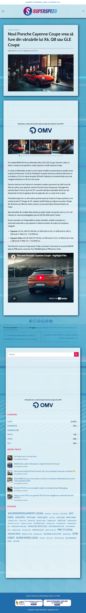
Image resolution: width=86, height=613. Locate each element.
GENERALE (11, 430)
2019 (50, 327)
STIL (9, 443)
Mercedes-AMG (19, 526)
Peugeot (26, 530)
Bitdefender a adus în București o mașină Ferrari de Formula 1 (37, 464)
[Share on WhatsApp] (30, 321)
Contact (28, 596)
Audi (60, 517)
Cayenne (59, 327)
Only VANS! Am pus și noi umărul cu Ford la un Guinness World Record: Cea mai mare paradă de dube (44, 480)
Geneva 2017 (13, 523)
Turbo (16, 330)
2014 (48, 514)
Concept (12, 521)
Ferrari (51, 521)
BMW (71, 517)
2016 (63, 514)
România (38, 534)
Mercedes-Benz (37, 526)
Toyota (59, 538)
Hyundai (60, 523)
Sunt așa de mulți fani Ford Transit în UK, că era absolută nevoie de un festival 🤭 (44, 471)
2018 (20, 517)
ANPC (58, 596)
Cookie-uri (52, 596)
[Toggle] (78, 421)
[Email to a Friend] (43, 321)
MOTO (10, 434)
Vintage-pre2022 (13, 30)
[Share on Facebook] (35, 321)
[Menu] (3, 11)
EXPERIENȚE (12, 426)
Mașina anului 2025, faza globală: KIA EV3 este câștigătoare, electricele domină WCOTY (44, 496)
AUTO (9, 422)
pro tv (75, 327)
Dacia (31, 521)
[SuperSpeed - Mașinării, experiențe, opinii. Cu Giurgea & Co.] (40, 11)
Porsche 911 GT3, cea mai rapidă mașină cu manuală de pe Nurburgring (40, 488)
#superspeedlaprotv (42, 327)
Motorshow (56, 526)
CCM (57, 610)
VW (16, 541)
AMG (52, 517)
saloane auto (52, 534)
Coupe (65, 327)
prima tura (50, 530)
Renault (27, 534)
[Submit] (76, 354)
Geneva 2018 (26, 523)
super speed (10, 330)
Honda (50, 523)
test (49, 538)
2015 (55, 514)
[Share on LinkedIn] (51, 321)
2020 (54, 327)
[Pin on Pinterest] (47, 321)
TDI (42, 538)
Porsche (70, 327)
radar (14, 534)
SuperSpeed (34, 51)
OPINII (9, 439)
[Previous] (12, 148)
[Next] (70, 148)
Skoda (67, 534)
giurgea (39, 523)
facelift (41, 521)
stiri (4, 330)
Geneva (71, 521)
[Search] (83, 11)
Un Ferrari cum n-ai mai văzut (25, 456)
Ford (61, 521)
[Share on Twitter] (39, 321)
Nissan (16, 530)
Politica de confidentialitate (40, 596)
